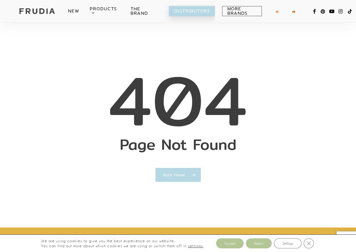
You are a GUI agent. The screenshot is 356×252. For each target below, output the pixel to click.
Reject (258, 243)
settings (195, 246)
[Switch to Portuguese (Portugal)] (293, 11)
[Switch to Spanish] (277, 11)
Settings (287, 243)
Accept (229, 243)
